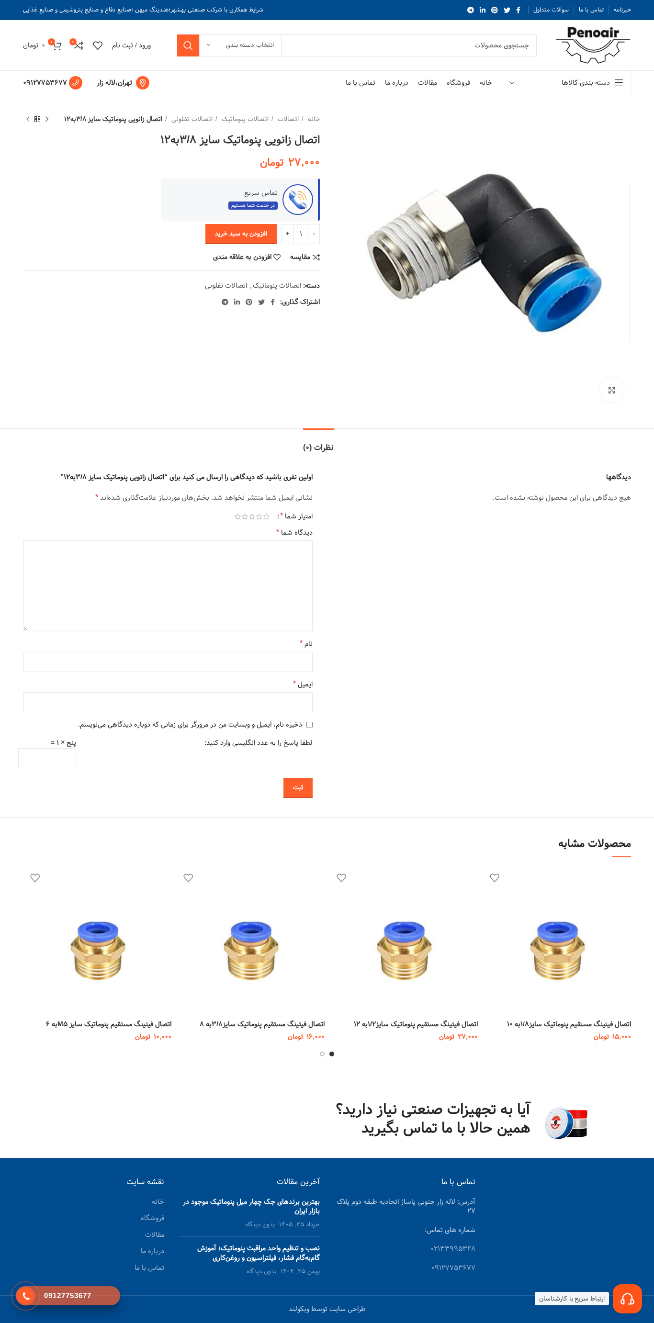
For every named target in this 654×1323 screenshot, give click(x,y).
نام (306, 644)
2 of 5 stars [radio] (259, 516)
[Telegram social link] (470, 10)
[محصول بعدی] (28, 119)
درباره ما (152, 1251)
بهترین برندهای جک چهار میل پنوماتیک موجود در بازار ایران (251, 1206)
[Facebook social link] (518, 10)
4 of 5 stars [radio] (244, 516)
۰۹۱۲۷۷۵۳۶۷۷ (453, 1268)
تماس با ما (149, 1268)
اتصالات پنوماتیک (244, 119)
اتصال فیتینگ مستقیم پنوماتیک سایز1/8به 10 (569, 1024)
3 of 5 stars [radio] (252, 516)
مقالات (154, 1235)
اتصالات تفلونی (191, 119)
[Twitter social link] (507, 10)
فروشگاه (152, 1218)
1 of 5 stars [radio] (266, 516)
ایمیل (303, 684)
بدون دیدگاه (260, 1225)
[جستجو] (188, 45)
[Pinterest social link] (494, 10)
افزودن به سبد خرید (241, 233)
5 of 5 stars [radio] (237, 516)
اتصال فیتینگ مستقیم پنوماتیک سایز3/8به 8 (262, 1024)
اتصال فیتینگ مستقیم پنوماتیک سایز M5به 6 (108, 1024)
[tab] (327, 443)
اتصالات (287, 119)
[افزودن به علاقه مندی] (495, 878)
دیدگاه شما (294, 532)
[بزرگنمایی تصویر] (612, 390)
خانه (313, 119)
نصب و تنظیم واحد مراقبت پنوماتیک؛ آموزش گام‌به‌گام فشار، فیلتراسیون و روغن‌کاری (258, 1253)
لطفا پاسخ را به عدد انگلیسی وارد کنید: (258, 743)
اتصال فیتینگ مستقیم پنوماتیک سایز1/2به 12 (416, 1024)
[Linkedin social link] (482, 10)
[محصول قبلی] (47, 119)
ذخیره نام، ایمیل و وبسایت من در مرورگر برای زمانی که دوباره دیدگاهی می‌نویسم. (190, 724)
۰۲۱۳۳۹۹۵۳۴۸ (452, 1249)
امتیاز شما (296, 516)
